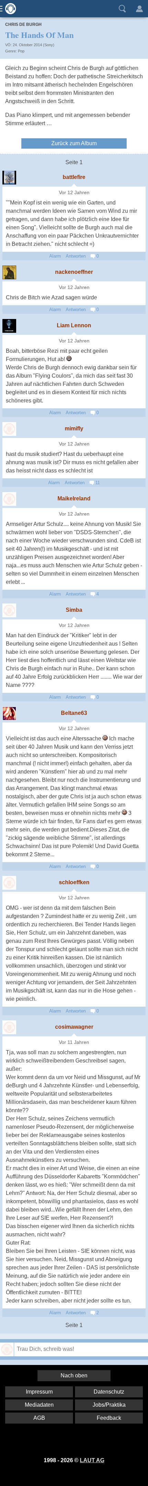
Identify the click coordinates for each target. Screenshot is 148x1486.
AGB (39, 1418)
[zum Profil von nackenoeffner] (9, 272)
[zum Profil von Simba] (9, 610)
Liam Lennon (74, 325)
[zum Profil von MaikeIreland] (9, 499)
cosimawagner (74, 1027)
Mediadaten (39, 1405)
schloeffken (74, 882)
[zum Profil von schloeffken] (9, 883)
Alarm (55, 256)
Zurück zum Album (74, 143)
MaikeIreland (74, 498)
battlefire (74, 177)
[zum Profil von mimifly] (9, 429)
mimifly (74, 428)
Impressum (39, 1392)
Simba (74, 610)
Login (139, 8)
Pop (21, 51)
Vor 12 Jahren (74, 192)
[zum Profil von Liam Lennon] (9, 326)
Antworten (76, 256)
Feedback (109, 1418)
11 (97, 482)
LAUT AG (92, 1460)
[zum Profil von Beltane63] (9, 713)
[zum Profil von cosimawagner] (9, 1027)
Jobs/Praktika (109, 1405)
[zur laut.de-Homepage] (8, 8)
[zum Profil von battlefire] (9, 177)
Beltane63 (74, 713)
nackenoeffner (74, 272)
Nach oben (74, 1375)
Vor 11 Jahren (74, 1042)
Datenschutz (109, 1392)
